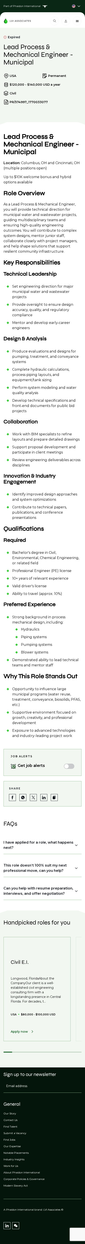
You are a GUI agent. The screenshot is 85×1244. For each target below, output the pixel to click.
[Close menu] (77, 21)
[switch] (69, 766)
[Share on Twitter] (33, 797)
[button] (54, 797)
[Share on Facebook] (12, 797)
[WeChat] (15, 1225)
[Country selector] (42, 6)
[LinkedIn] (6, 1225)
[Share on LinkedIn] (43, 797)
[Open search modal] (54, 21)
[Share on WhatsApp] (22, 797)
